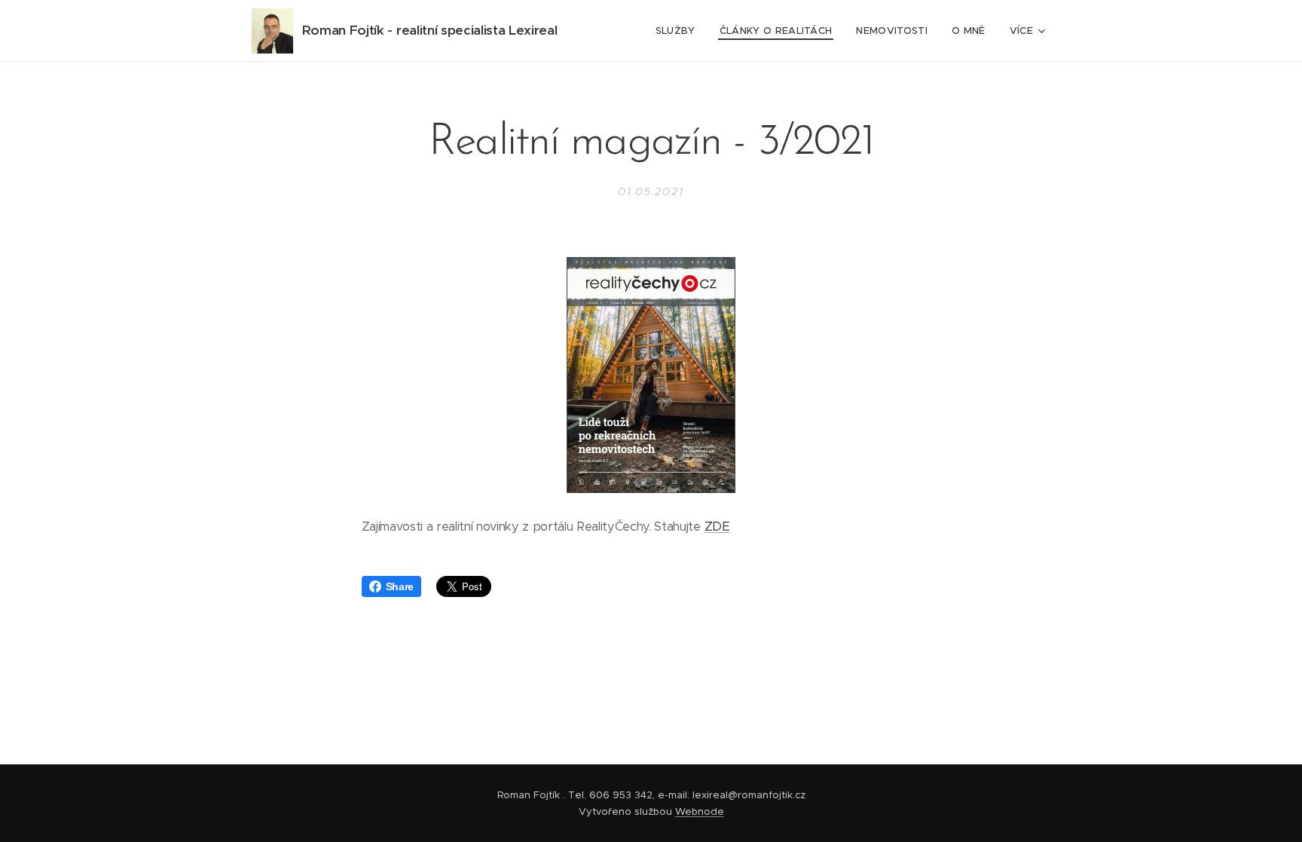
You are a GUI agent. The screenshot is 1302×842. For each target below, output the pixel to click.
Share (400, 586)
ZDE (717, 526)
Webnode (699, 811)
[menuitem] (680, 31)
